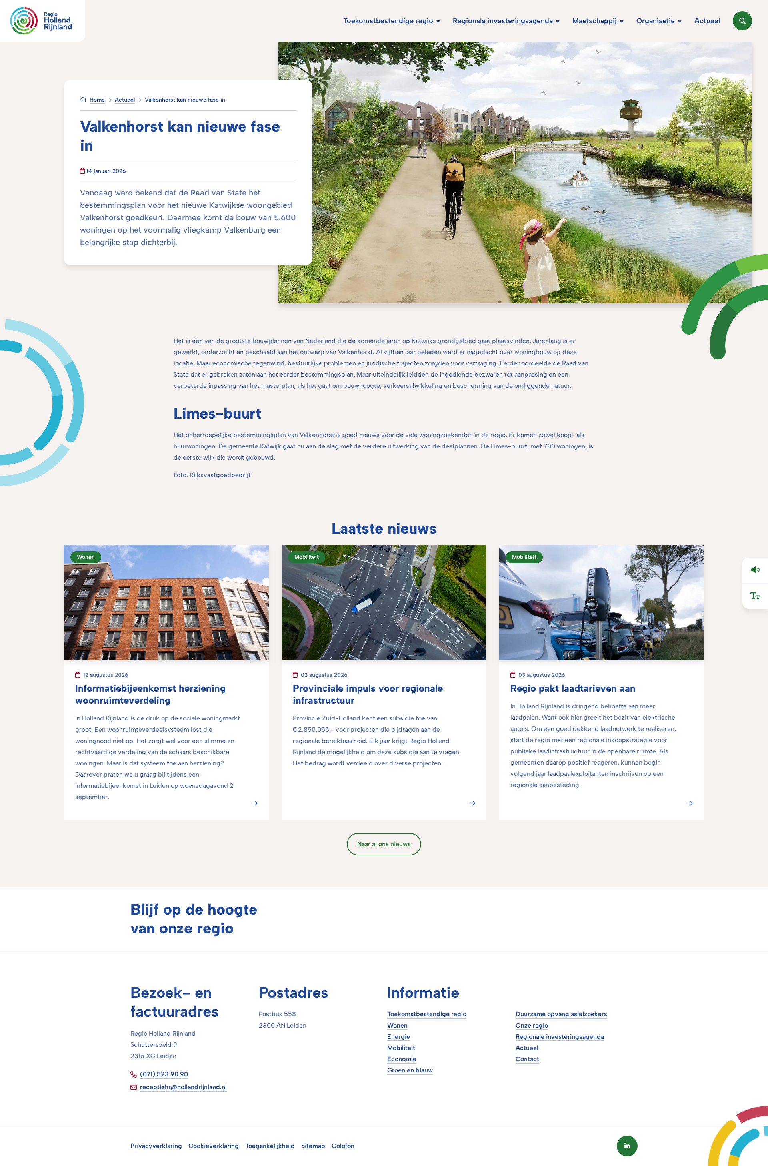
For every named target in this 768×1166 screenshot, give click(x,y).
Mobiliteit (401, 1048)
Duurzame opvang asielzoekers (561, 1014)
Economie (401, 1059)
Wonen (397, 1025)
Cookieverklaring (213, 1146)
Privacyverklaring (156, 1146)
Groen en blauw (410, 1070)
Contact (527, 1059)
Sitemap (313, 1146)
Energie (398, 1036)
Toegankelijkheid (270, 1146)
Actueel (527, 1048)
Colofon (343, 1146)
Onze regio (532, 1025)
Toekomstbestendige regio (426, 1014)
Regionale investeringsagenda (560, 1036)
